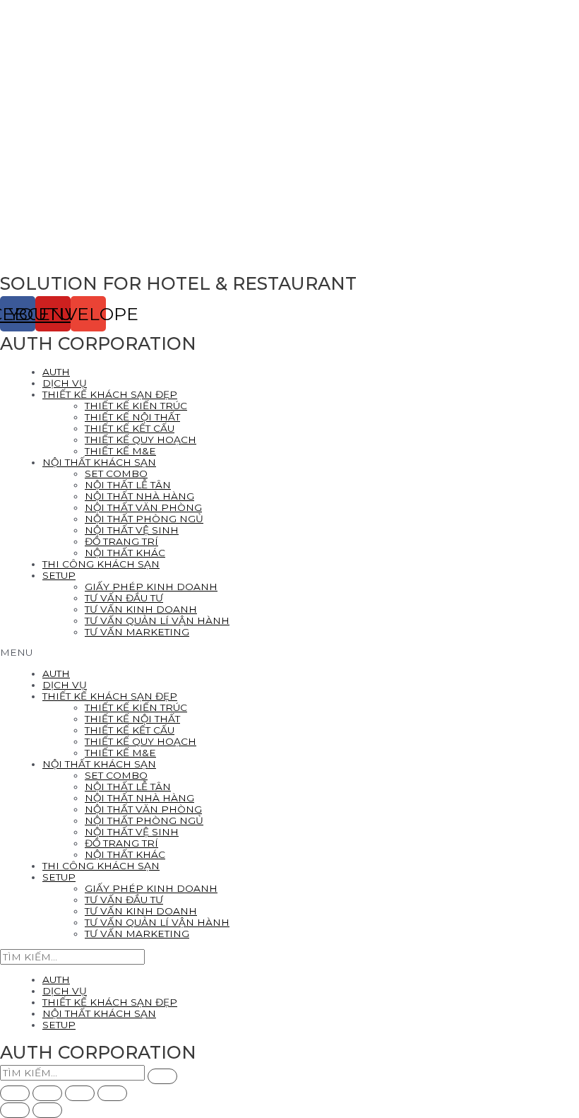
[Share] (47, 1093)
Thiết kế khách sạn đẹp (109, 394)
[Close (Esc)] (15, 1093)
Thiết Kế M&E (120, 451)
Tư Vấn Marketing (137, 631)
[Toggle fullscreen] (80, 1093)
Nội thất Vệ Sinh (132, 530)
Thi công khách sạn (101, 564)
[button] (289, 652)
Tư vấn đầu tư (124, 598)
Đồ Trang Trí (121, 541)
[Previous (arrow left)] (15, 1110)
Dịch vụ (64, 383)
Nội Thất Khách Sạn (99, 462)
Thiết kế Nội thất (132, 417)
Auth (56, 371)
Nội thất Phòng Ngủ (144, 518)
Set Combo (116, 473)
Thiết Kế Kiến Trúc (136, 405)
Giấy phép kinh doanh (151, 586)
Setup (59, 575)
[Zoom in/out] (112, 1093)
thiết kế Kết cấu (129, 428)
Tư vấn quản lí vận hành (157, 620)
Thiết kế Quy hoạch (140, 439)
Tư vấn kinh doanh (141, 609)
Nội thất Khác (125, 552)
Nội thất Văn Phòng (143, 507)
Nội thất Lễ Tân (128, 484)
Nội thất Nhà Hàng (139, 496)
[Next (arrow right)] (47, 1110)
